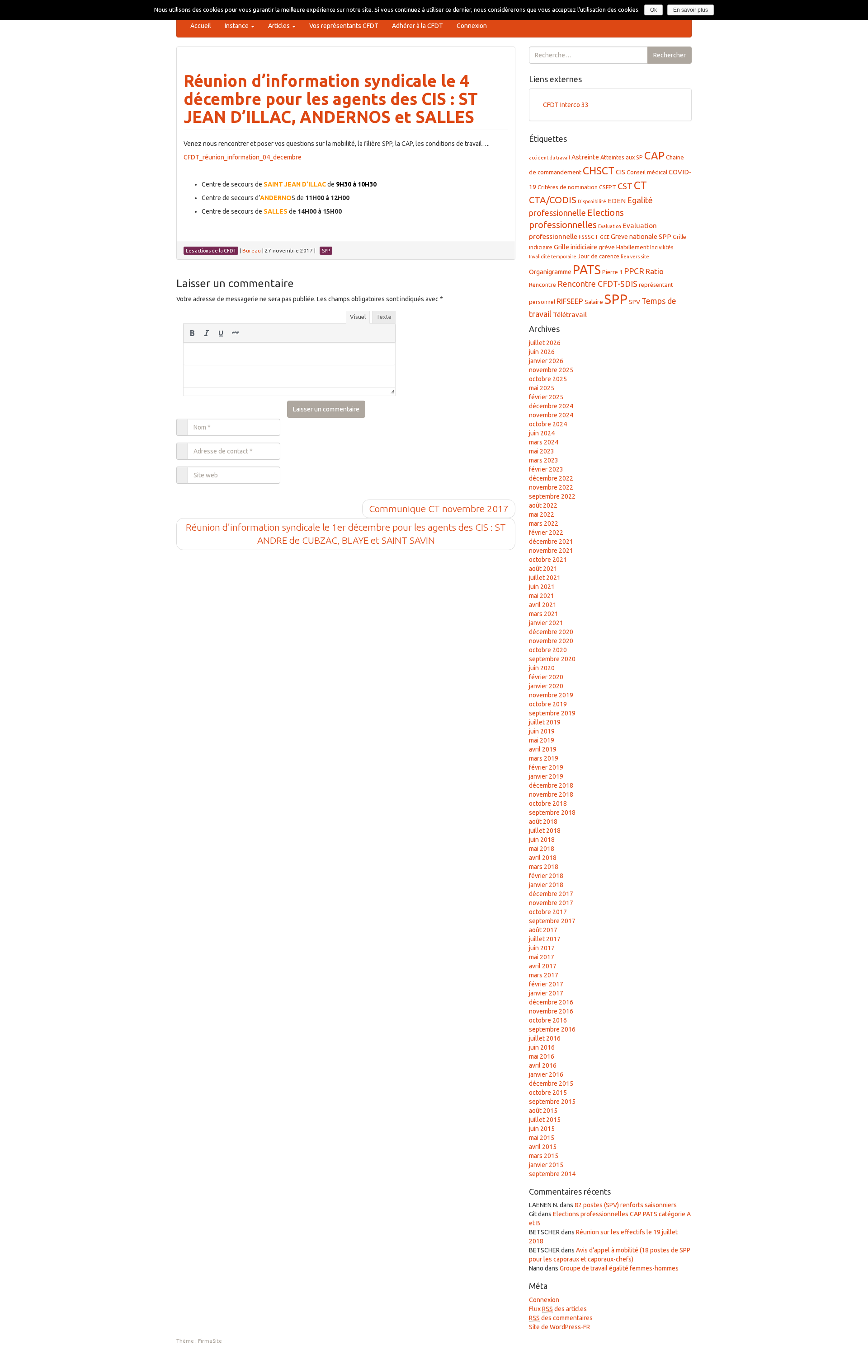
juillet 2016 (545, 1038)
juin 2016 (542, 1047)
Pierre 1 (612, 272)
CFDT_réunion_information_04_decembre (243, 157)
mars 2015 (543, 1155)
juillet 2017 (545, 939)
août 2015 (543, 1110)
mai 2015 (541, 1137)
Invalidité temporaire (552, 256)
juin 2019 (542, 731)
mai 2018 (541, 848)
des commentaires (561, 1318)
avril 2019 (543, 749)
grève (607, 247)
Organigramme (550, 272)
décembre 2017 (551, 893)
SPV (634, 301)
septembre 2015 (552, 1101)
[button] (192, 333)
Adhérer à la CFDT (417, 25)
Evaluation (609, 226)
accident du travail (549, 157)
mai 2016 (541, 1056)
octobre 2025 (548, 379)
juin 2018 (542, 839)
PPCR (634, 271)
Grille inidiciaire (575, 247)
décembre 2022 (551, 478)
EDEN (617, 201)
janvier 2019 (546, 776)
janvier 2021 (546, 622)
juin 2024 (542, 433)
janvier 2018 (546, 884)
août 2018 (543, 821)
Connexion (472, 25)
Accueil (200, 25)
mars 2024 (543, 442)
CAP (654, 155)
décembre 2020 (551, 631)
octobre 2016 (548, 1020)
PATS (587, 269)
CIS (620, 172)
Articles (279, 25)
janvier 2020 (546, 686)
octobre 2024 (548, 424)
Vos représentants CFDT (343, 25)
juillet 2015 (545, 1119)
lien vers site (635, 256)
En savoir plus (690, 10)
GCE (604, 237)
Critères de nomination (568, 187)
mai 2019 (541, 740)
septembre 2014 (552, 1173)
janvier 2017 (546, 993)
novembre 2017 (551, 902)
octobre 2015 (548, 1092)
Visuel (358, 316)
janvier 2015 (546, 1164)
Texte (384, 316)
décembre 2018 (551, 785)
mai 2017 (541, 957)
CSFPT (607, 187)
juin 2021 (542, 586)
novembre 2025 (551, 370)
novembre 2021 (551, 550)
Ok (653, 10)
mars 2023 (543, 460)
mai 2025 (541, 388)
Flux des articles (558, 1308)
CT (640, 185)
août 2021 (543, 568)
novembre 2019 (551, 695)
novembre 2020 (551, 640)
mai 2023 (541, 451)
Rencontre (542, 284)
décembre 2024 (551, 406)
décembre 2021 (551, 541)
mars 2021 (543, 613)
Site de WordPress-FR (559, 1327)
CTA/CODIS (552, 200)
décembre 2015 (551, 1083)
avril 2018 (543, 857)
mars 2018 (543, 866)
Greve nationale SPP (641, 236)
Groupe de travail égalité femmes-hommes (619, 1268)
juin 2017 (542, 948)
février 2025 (546, 397)
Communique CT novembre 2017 (439, 508)
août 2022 (543, 505)
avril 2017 (543, 966)
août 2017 (543, 930)
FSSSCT (589, 237)
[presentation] (192, 332)
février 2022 (546, 532)
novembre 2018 (551, 794)
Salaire (594, 301)
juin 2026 (542, 351)
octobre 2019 (548, 704)
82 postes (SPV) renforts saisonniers (626, 1205)
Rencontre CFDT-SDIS (597, 283)
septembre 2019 (552, 713)
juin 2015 (542, 1128)
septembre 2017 (552, 921)
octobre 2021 (548, 559)
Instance (237, 25)
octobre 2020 (548, 650)
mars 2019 (543, 758)
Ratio (655, 271)
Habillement (632, 247)
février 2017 (546, 984)
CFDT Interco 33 (566, 104)
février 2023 (546, 469)
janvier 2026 (546, 360)
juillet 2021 (545, 577)
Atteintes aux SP (621, 157)
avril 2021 (543, 604)
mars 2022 (543, 523)
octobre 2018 (548, 803)
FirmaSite (210, 1341)
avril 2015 (543, 1146)
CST (625, 186)
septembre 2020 (552, 659)
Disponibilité (592, 201)
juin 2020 (542, 668)
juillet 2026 (545, 342)
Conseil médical (647, 172)
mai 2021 (541, 595)
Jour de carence (598, 256)
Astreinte (585, 157)
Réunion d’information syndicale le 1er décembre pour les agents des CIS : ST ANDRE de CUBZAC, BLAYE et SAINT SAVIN (346, 534)
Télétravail (570, 314)
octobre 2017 (548, 911)
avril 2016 (543, 1065)
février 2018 (546, 875)
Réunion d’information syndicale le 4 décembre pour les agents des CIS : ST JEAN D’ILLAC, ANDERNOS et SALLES (331, 98)
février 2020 (546, 677)
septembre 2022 (552, 496)
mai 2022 (541, 514)
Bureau (251, 250)
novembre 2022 (551, 487)
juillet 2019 (545, 722)
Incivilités (662, 247)
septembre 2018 (552, 812)
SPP (615, 299)
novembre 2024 (551, 415)
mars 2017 (543, 975)
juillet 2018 (545, 830)
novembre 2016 (551, 1011)
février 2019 (546, 767)
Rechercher (669, 55)
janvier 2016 (546, 1074)
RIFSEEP (570, 301)
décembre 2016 (551, 1002)
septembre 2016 (552, 1029)
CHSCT (598, 170)
